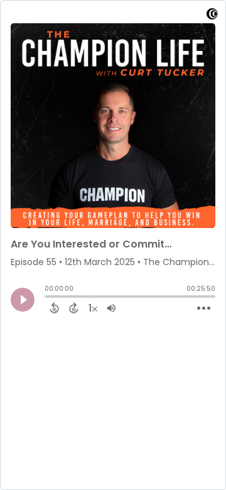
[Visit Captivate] (212, 16)
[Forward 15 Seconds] (73, 307)
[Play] (23, 300)
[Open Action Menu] (203, 308)
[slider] (47, 297)
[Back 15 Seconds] (54, 307)
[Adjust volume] (111, 307)
